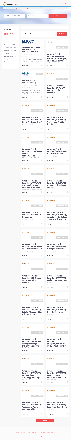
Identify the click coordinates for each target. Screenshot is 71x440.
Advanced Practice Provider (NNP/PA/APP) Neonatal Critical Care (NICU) (57, 184)
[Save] (40, 66)
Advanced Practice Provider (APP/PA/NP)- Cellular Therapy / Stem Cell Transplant (32, 310)
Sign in (61, 4)
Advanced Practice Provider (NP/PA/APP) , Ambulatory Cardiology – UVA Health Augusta (57, 215)
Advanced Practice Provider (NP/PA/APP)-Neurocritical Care (57, 151)
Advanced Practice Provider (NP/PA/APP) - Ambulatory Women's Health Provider (32, 406)
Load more (45, 420)
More (5, 61)
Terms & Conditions (31, 432)
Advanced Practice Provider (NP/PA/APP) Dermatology (31, 214)
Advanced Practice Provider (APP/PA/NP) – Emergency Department (57, 405)
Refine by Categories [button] (10, 40)
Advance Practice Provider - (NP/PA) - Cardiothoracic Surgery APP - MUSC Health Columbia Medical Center (57, 59)
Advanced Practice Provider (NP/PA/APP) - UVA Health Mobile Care (32, 246)
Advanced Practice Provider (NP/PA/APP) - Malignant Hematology (57, 278)
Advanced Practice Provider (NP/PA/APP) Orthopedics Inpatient (56, 246)
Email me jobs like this (29, 33)
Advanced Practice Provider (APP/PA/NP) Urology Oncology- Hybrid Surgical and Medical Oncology (31, 343)
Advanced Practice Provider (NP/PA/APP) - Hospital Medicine (57, 309)
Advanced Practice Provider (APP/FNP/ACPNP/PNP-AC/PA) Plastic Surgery (57, 342)
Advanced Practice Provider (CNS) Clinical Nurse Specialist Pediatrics (31, 279)
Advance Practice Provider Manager (29, 81)
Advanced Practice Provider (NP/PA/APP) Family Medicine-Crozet (32, 119)
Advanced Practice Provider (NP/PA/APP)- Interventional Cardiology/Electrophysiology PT (32, 375)
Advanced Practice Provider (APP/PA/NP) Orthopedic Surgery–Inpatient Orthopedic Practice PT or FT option (32, 185)
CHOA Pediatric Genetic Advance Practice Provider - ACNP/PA (32, 49)
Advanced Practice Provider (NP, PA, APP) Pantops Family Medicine (56, 89)
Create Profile (46, 432)
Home (17, 432)
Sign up (66, 4)
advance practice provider (8, 34)
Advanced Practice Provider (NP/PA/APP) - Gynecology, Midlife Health (57, 120)
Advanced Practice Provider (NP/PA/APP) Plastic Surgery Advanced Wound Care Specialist (56, 375)
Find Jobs (58, 15)
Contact (23, 432)
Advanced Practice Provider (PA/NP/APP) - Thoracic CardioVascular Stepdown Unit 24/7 (32, 153)
